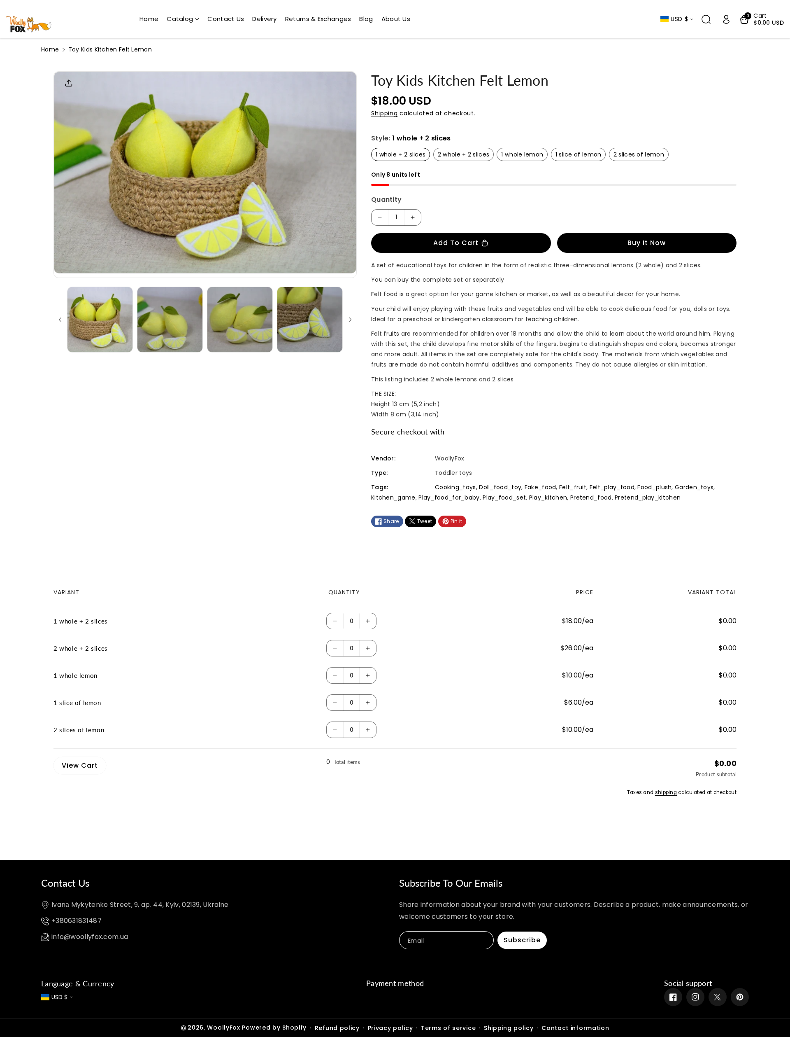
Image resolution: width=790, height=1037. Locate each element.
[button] (183, 19)
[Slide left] (60, 319)
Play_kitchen (548, 497)
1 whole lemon (522, 154)
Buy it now (646, 243)
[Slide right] (350, 319)
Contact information (575, 1028)
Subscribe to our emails (450, 883)
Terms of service (448, 1028)
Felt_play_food (612, 487)
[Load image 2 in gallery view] (170, 320)
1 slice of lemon (578, 154)
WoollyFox (223, 1027)
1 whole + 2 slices (400, 154)
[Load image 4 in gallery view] (310, 320)
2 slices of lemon (638, 154)
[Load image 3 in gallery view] (240, 320)
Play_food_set (504, 497)
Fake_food (540, 487)
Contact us (65, 883)
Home (50, 49)
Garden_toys (694, 487)
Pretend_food (591, 497)
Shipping (384, 113)
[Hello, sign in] (726, 19)
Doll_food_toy (500, 487)
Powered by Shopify (274, 1027)
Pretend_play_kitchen (648, 497)
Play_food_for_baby (448, 497)
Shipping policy (509, 1028)
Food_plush (654, 487)
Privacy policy (390, 1028)
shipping (666, 792)
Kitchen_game (393, 497)
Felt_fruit (572, 487)
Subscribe (522, 940)
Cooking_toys (455, 487)
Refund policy (337, 1028)
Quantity (386, 199)
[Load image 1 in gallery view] (100, 320)
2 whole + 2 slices (463, 154)
